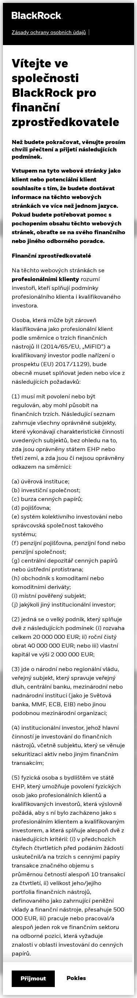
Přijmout (33, 979)
